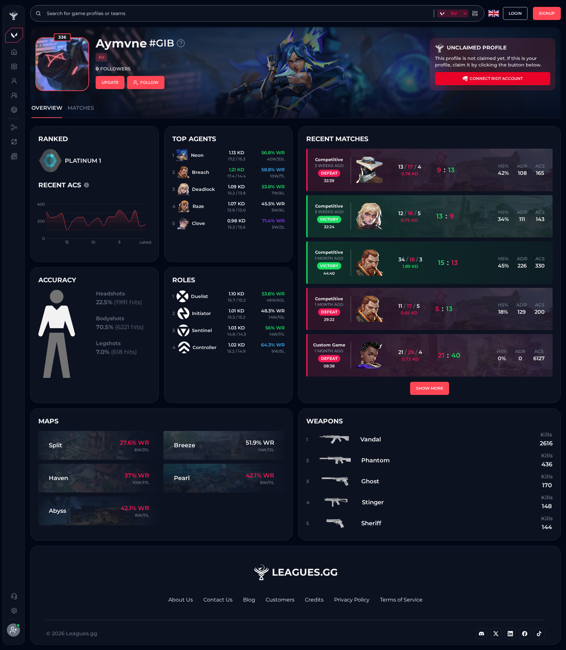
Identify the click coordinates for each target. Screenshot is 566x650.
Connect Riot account (496, 78)
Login (515, 13)
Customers (280, 600)
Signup (547, 13)
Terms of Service (401, 600)
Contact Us (218, 600)
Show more (429, 388)
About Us (180, 600)
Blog (249, 600)
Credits (314, 600)
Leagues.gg (305, 572)
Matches (80, 108)
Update (110, 82)
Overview (46, 108)
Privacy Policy (351, 600)
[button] (13, 35)
